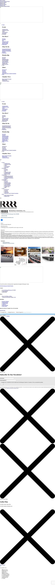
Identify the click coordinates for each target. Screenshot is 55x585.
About (3, 65)
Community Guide (7, 172)
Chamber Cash (6, 186)
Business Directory (7, 185)
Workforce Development (8, 176)
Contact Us (6, 191)
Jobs (5, 171)
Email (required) (3, 380)
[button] (5, 569)
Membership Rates (7, 182)
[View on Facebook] (2, 220)
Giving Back (6, 192)
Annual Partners (7, 166)
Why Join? (6, 180)
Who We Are (6, 189)
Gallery (5, 165)
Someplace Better (7, 173)
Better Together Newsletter (8, 195)
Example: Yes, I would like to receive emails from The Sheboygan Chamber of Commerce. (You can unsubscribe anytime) (22, 382)
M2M (5, 187)
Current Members (7, 184)
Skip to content (2, 0)
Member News (6, 196)
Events (3, 24)
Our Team (6, 190)
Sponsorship (6, 167)
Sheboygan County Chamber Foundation (11, 193)
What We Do (4, 44)
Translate (8, 316)
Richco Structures (6, 242)
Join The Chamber (7, 183)
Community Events (7, 164)
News (3, 74)
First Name (2, 378)
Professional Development (8, 177)
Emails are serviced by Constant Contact (12, 388)
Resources (6, 170)
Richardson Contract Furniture (8, 243)
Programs (6, 178)
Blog (3, 194)
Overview (6, 169)
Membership (4, 52)
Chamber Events (7, 163)
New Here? (4, 34)
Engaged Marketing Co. (27, 312)
